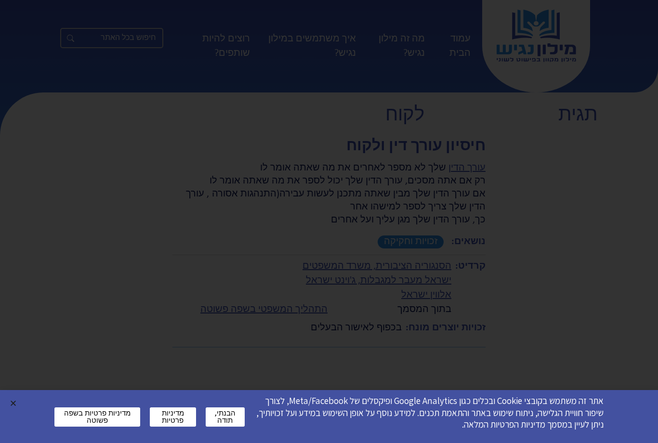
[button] (13, 403)
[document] (329, 221)
